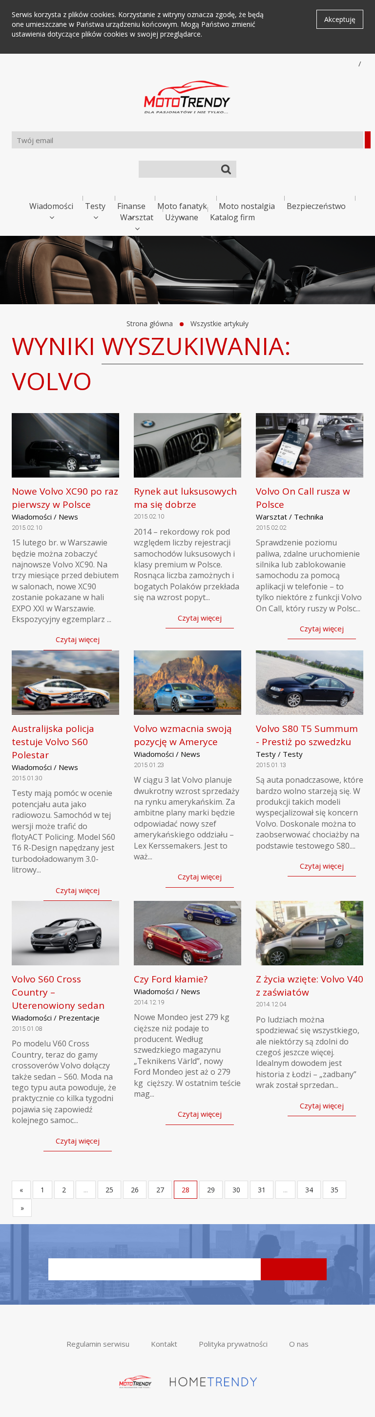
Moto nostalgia (247, 206)
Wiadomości (51, 206)
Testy (95, 206)
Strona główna (149, 323)
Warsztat (136, 217)
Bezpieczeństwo (316, 206)
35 (334, 1189)
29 (211, 1189)
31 (262, 1189)
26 (135, 1189)
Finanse (131, 206)
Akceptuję (339, 19)
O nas (299, 1344)
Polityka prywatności (233, 1344)
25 (109, 1189)
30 (236, 1189)
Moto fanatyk (182, 206)
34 (309, 1189)
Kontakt (164, 1344)
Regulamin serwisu (97, 1344)
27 (160, 1189)
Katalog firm (232, 217)
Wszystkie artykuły (219, 323)
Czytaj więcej (78, 639)
